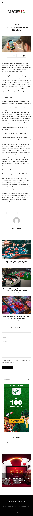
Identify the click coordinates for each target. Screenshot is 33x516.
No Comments (21, 33)
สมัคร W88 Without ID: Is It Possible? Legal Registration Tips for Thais (16, 317)
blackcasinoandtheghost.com (17, 508)
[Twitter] (14, 56)
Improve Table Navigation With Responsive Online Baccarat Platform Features (16, 289)
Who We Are (21, 501)
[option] (16, 470)
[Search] (24, 2)
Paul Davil (16, 228)
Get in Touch (12, 501)
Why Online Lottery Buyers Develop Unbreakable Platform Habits (16, 262)
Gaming (17, 475)
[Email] (23, 56)
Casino (17, 24)
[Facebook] (9, 56)
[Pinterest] (18, 56)
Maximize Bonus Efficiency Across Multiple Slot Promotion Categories (16, 480)
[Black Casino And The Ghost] (16, 11)
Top (17, 512)
